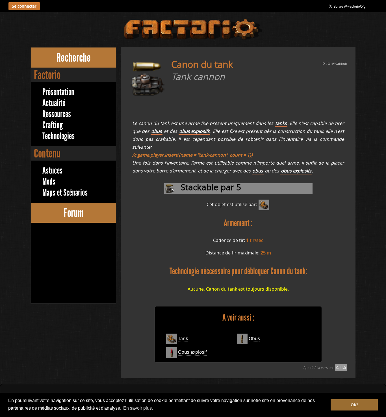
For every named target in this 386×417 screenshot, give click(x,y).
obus (156, 131)
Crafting (52, 125)
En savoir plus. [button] (138, 408)
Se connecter (24, 6)
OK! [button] (354, 405)
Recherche (74, 57)
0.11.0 (341, 367)
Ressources (56, 114)
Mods (48, 181)
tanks (281, 123)
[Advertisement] (73, 263)
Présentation (58, 92)
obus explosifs (194, 131)
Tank (183, 338)
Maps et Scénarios (65, 192)
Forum (74, 213)
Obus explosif (192, 352)
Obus (254, 338)
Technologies (58, 136)
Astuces (52, 170)
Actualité (53, 103)
